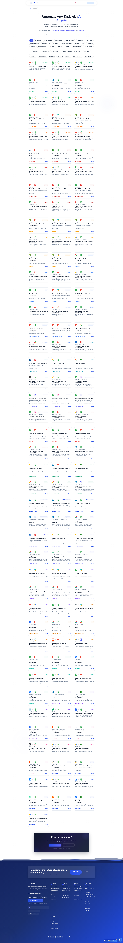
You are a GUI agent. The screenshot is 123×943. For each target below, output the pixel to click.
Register (90, 2)
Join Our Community (34, 900)
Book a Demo (86, 872)
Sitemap (87, 910)
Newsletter (87, 908)
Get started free (54, 845)
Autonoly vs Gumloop (78, 893)
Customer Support (42, 46)
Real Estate (52, 46)
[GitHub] (48, 937)
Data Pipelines (80, 40)
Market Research (58, 40)
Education (68, 46)
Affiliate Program (54, 923)
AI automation (80, 30)
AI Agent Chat (54, 886)
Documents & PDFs (79, 43)
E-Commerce (55, 43)
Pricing (60, 2)
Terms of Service (54, 928)
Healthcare (60, 46)
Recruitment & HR (46, 43)
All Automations (65, 897)
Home (41, 2)
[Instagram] (60, 937)
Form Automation (77, 46)
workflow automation (70, 30)
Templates (54, 2)
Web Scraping (38, 40)
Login (83, 2)
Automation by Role (89, 894)
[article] (38, 68)
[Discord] (53, 937)
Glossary (87, 901)
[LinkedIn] (55, 937)
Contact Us (53, 921)
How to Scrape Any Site (89, 889)
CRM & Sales (90, 43)
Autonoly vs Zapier (78, 886)
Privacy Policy (54, 926)
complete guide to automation (58, 30)
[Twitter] (51, 937)
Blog (86, 899)
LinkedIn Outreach (88, 46)
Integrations (53, 896)
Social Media (89, 40)
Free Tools (87, 892)
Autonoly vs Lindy (78, 890)
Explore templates (68, 845)
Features (47, 2)
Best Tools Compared (90, 896)
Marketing (33, 46)
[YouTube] (58, 937)
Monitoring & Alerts (69, 40)
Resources (66, 2)
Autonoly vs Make (78, 888)
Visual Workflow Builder (54, 893)
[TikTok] (62, 937)
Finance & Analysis (34, 43)
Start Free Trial (76, 872)
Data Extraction (54, 890)
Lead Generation (48, 40)
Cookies (93, 936)
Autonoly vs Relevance (76, 896)
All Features (53, 899)
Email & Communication (67, 43)
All (31, 40)
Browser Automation (55, 888)
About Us (53, 916)
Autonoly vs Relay (78, 899)
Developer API (88, 906)
